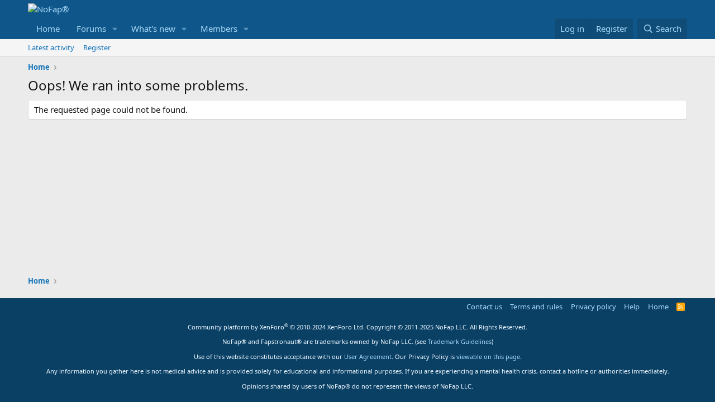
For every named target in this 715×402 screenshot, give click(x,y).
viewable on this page (488, 356)
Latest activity (51, 47)
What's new (153, 28)
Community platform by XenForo (276, 327)
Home (48, 28)
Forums (91, 28)
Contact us (484, 307)
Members (219, 28)
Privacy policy (593, 307)
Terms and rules (536, 307)
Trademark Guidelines (460, 341)
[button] (115, 28)
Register (97, 47)
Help (632, 307)
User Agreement (368, 356)
